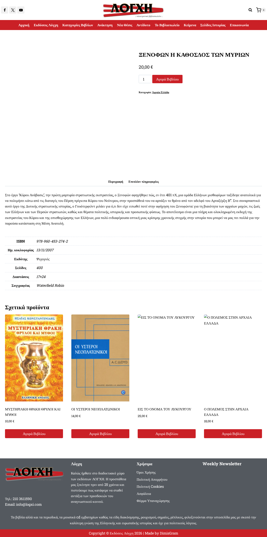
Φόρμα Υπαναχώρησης (153, 500)
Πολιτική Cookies (150, 486)
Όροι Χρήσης (146, 472)
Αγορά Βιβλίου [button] (34, 433)
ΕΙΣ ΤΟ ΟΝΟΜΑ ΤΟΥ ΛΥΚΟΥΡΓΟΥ (164, 409)
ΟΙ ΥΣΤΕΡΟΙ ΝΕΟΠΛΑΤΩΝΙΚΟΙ (95, 409)
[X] (12, 10)
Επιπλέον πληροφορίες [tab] (143, 181)
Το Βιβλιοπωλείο (167, 25)
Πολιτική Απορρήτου (152, 479)
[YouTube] (20, 10)
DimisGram (169, 533)
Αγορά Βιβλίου (167, 79)
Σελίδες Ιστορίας (212, 25)
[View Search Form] (250, 10)
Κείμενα (190, 25)
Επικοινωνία (239, 25)
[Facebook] (4, 10)
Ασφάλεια (144, 493)
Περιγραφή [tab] (115, 181)
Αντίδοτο (143, 25)
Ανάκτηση (105, 25)
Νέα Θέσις (124, 25)
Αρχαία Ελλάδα (160, 92)
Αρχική (23, 25)
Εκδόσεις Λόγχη (46, 25)
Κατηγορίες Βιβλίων (77, 25)
